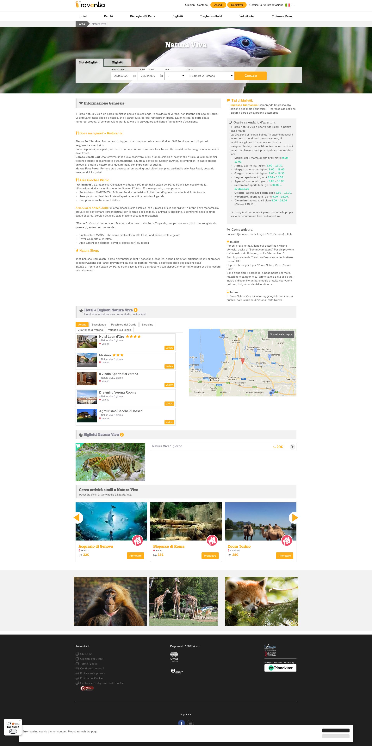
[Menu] (19, 721)
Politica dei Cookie (91, 678)
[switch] (13, 731)
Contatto (202, 4)
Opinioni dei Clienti (91, 658)
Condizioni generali (92, 668)
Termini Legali (88, 663)
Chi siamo (86, 653)
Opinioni (189, 4)
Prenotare (135, 555)
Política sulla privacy (92, 673)
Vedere (169, 347)
